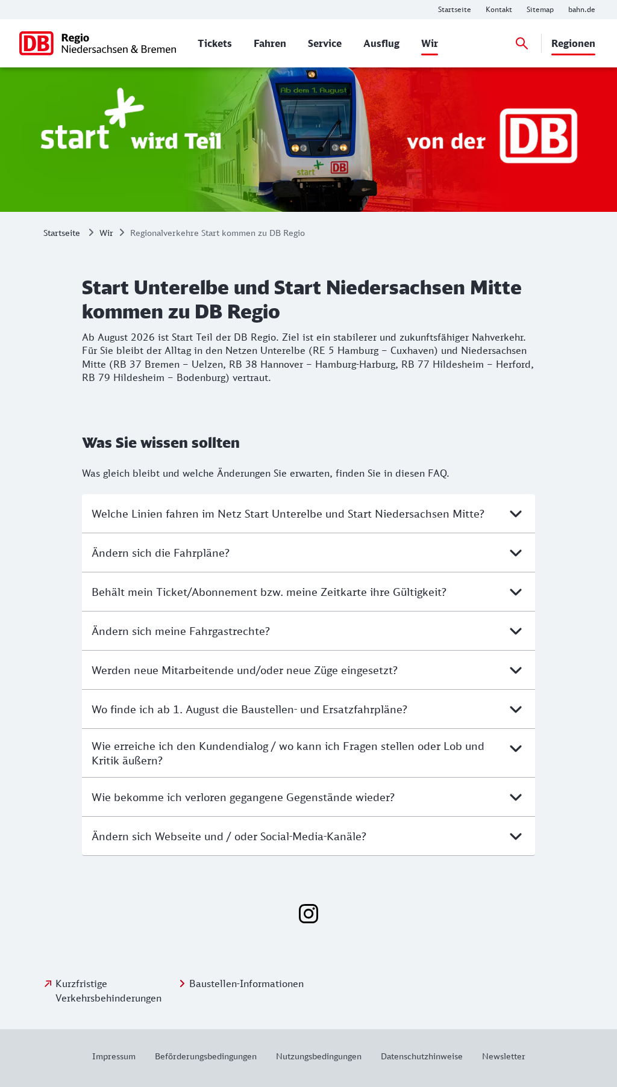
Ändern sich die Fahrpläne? (161, 552)
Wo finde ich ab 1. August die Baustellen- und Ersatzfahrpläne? (249, 709)
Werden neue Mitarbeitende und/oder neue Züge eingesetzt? (245, 670)
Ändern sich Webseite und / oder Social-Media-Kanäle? (229, 836)
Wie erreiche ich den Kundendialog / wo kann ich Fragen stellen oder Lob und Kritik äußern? (288, 753)
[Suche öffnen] (521, 43)
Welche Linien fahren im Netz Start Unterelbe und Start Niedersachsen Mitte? (288, 513)
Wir (106, 233)
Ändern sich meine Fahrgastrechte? (181, 630)
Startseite (61, 233)
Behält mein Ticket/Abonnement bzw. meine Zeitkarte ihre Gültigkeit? (269, 591)
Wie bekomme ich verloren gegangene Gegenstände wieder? (243, 797)
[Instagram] (308, 913)
